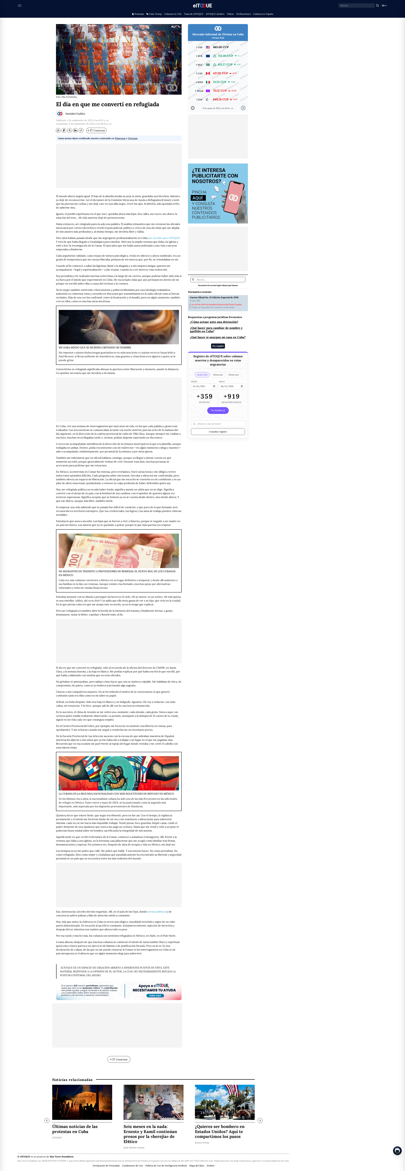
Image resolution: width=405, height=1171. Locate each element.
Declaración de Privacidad (106, 1165)
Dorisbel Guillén (75, 113)
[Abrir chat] (397, 1150)
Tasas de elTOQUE (193, 14)
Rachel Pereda (202, 1142)
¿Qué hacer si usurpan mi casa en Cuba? (218, 337)
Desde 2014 (202, 375)
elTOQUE (57, 1137)
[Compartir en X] (69, 130)
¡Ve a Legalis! (218, 346)
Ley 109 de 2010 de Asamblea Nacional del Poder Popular (216, 304)
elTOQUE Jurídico (215, 14)
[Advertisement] (119, 166)
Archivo (210, 1165)
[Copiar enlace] (81, 130)
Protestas (139, 14)
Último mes (233, 375)
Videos (230, 14)
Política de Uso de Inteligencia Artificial (166, 1165)
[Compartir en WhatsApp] (58, 130)
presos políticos (157, 911)
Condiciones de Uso (132, 1165)
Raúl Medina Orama (134, 1147)
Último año (218, 375)
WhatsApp (120, 138)
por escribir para (164, 237)
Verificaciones (243, 14)
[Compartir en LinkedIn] (75, 130)
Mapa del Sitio (196, 1165)
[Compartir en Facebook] (64, 130)
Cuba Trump (155, 14)
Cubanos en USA (172, 14)
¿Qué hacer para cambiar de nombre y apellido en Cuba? (216, 329)
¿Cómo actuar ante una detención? (214, 322)
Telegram (133, 138)
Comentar (96, 130)
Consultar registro (218, 431)
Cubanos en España (263, 14)
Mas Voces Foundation (62, 1156)
